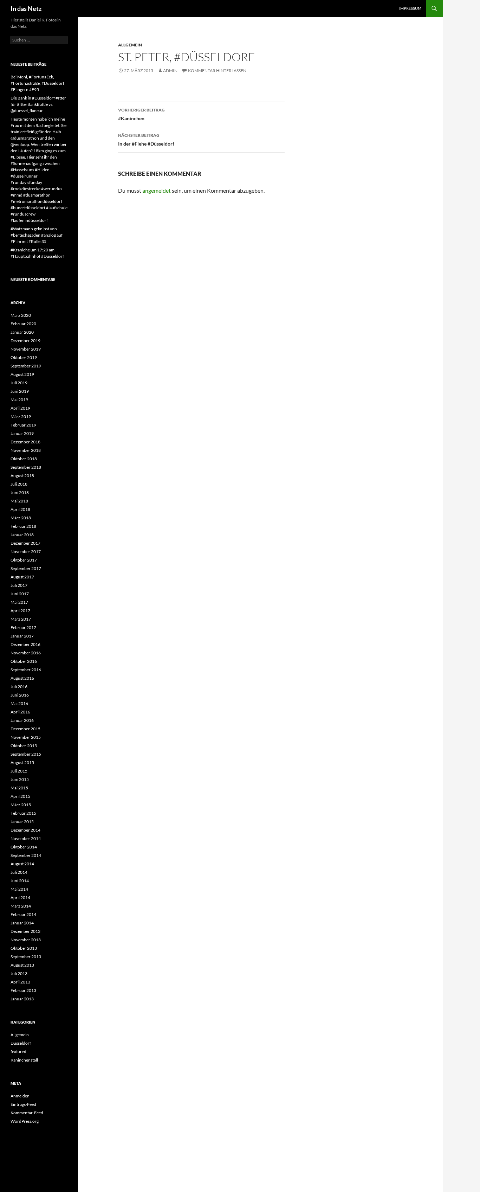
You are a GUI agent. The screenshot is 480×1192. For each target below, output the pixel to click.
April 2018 (20, 509)
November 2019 (26, 349)
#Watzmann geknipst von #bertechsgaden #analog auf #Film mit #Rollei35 (37, 235)
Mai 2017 (19, 602)
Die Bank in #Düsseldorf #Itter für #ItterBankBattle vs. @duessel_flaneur (38, 104)
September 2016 (26, 669)
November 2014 (26, 838)
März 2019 (21, 416)
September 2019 (26, 366)
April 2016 (20, 711)
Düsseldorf (21, 1043)
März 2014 (21, 906)
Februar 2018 (23, 526)
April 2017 (20, 610)
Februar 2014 (23, 914)
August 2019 (22, 374)
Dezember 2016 (25, 644)
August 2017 (22, 576)
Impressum (410, 8)
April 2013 (20, 982)
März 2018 (21, 517)
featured (18, 1051)
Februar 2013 (23, 990)
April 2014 (20, 897)
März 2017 (21, 619)
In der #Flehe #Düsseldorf (146, 140)
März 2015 (21, 804)
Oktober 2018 (24, 458)
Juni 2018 (20, 492)
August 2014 (22, 863)
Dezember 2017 (25, 543)
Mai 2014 (19, 889)
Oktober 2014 (24, 847)
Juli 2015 (19, 771)
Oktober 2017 (24, 560)
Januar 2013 (22, 998)
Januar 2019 (22, 433)
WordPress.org (25, 1121)
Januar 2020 (22, 332)
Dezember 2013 (25, 931)
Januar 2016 (22, 720)
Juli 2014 (19, 872)
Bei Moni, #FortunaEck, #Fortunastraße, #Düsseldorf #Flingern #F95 (37, 83)
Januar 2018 (22, 534)
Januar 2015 (22, 821)
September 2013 (26, 956)
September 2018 (26, 467)
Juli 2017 (19, 585)
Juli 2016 (19, 686)
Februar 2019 (23, 425)
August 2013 (22, 965)
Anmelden (20, 1095)
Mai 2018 (19, 501)
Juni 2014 (20, 880)
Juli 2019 (19, 382)
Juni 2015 (20, 779)
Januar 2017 (22, 636)
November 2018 (26, 450)
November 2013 (26, 939)
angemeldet (156, 190)
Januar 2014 (22, 922)
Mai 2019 (19, 399)
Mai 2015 (19, 787)
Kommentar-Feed (27, 1112)
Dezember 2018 (25, 441)
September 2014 (26, 855)
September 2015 (26, 754)
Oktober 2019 (24, 357)
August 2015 (22, 762)
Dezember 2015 (25, 728)
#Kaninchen (141, 114)
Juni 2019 (20, 391)
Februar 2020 (23, 323)
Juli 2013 (19, 973)
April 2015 (20, 796)
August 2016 (22, 678)
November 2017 (26, 551)
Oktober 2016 (24, 661)
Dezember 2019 (25, 340)
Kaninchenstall (24, 1060)
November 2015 (26, 737)
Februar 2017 (23, 627)
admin (170, 70)
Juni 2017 (20, 593)
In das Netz (26, 8)
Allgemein (130, 44)
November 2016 (26, 652)
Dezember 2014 (25, 830)
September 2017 (26, 568)
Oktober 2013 (24, 948)
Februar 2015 (23, 813)
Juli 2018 (19, 484)
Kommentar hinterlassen (217, 70)
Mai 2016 (19, 703)
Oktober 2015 (24, 745)
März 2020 (21, 315)
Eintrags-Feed (23, 1104)
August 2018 (22, 475)
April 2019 (20, 408)
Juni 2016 (20, 695)
